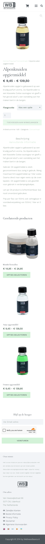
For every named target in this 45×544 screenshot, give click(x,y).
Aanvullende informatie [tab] (22, 142)
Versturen (22, 441)
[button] (36, 5)
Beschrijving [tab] (22, 138)
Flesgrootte (8, 107)
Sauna (12, 61)
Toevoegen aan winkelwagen (22, 122)
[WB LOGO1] (9, 6)
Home (5, 61)
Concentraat (22, 61)
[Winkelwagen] (27, 6)
